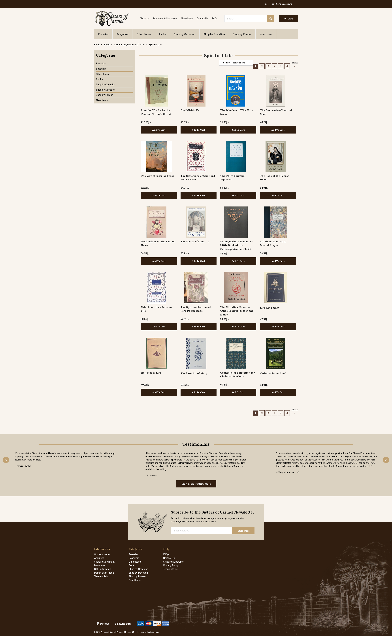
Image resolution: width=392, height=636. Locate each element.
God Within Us (190, 110)
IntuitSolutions (153, 632)
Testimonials (101, 576)
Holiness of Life (151, 372)
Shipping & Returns (173, 561)
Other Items (143, 34)
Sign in (268, 4)
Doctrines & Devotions (165, 18)
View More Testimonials (196, 483)
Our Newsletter (102, 554)
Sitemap (120, 632)
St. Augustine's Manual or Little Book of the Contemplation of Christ (236, 245)
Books (162, 34)
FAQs (215, 18)
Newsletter (187, 18)
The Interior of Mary (194, 373)
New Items (266, 34)
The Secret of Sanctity (195, 241)
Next (294, 62)
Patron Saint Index (104, 572)
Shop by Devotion (214, 34)
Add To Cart (158, 129)
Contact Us (202, 18)
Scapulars (122, 34)
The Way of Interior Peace (157, 175)
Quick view (156, 91)
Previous (5, 460)
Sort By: (226, 63)
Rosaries (103, 34)
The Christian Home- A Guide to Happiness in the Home (236, 311)
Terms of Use (170, 569)
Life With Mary (270, 307)
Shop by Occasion (184, 34)
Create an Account (283, 4)
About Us (145, 18)
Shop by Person (242, 34)
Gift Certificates (102, 569)
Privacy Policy (171, 565)
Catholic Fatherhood (273, 373)
